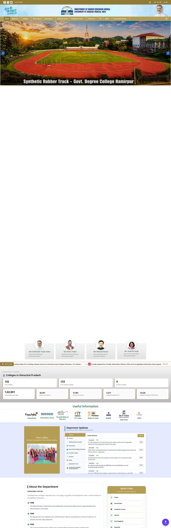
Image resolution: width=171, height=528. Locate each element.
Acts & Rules (48, 19)
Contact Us (91, 19)
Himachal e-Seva (47, 418)
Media (107, 19)
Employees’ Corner (77, 19)
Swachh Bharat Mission (62, 418)
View (141, 442)
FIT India (77, 418)
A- (155, 2)
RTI (101, 19)
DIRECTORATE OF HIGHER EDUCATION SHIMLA (92, 9)
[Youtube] (11, 2)
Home (7, 19)
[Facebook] (4, 2)
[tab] (75, 435)
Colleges (25, 19)
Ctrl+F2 (165, 523)
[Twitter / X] (8, 2)
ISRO (139, 418)
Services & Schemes (120, 19)
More (85, 83)
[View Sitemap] (150, 2)
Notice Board (37, 19)
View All (141, 435)
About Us (15, 19)
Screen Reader (19, 2)
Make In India (93, 418)
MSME (108, 418)
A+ (161, 2)
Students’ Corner (62, 19)
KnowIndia (32, 418)
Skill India (124, 420)
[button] (19, 19)
